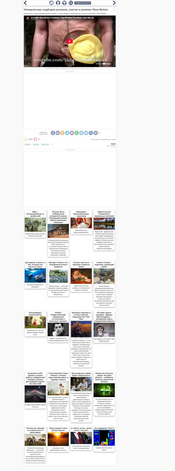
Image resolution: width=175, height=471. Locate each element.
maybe (113, 144)
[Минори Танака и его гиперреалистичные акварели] (58, 283)
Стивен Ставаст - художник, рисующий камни (104, 264)
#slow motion (95, 139)
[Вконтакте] (58, 133)
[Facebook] (53, 133)
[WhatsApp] (76, 133)
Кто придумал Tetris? (104, 428)
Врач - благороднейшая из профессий (35, 214)
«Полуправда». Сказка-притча (35, 314)
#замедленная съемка (108, 139)
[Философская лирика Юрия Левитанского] (81, 391)
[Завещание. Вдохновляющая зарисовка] (81, 228)
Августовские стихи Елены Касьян (58, 429)
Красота (36, 144)
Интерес (27, 144)
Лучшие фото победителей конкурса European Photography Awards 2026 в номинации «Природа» (58, 217)
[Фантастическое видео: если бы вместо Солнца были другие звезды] (114, 4)
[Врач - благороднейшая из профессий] (35, 231)
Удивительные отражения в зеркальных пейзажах (104, 214)
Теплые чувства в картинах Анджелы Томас (81, 264)
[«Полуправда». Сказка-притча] (35, 328)
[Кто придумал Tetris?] (104, 445)
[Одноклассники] (62, 133)
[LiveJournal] (91, 133)
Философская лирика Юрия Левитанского (81, 374)
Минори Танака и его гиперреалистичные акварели (58, 264)
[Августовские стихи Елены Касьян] (58, 445)
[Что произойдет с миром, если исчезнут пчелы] (25, 4)
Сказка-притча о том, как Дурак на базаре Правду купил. (35, 332)
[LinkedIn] (95, 133)
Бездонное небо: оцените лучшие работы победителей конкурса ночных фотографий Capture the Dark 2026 (35, 378)
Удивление (45, 144)
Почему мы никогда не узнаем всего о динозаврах (35, 430)
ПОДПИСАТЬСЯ (82, 3)
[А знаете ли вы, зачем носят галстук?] (81, 443)
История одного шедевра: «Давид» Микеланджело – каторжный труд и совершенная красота (104, 317)
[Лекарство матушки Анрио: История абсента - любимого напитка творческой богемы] (104, 397)
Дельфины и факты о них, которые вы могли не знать (35, 264)
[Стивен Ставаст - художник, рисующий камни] (104, 284)
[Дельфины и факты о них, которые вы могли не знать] (35, 282)
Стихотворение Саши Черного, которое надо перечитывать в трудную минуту (58, 376)
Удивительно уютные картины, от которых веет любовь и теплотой (81, 288)
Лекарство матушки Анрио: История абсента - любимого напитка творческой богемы (104, 377)
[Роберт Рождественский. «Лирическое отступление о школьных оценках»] (58, 336)
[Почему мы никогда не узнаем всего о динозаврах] (35, 445)
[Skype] (81, 133)
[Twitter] (86, 133)
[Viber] (72, 133)
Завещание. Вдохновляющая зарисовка (81, 214)
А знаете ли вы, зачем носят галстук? (81, 429)
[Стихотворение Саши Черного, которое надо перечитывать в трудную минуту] (58, 395)
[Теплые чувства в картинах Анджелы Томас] (81, 283)
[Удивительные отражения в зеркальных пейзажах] (104, 229)
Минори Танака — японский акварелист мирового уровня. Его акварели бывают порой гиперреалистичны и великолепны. (58, 290)
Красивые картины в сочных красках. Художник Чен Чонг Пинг (81, 316)
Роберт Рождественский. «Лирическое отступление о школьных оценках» (58, 317)
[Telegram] (67, 133)
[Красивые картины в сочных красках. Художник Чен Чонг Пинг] (81, 338)
